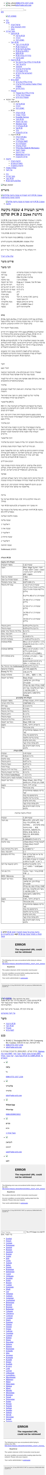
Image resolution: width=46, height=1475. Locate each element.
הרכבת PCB (15, 60)
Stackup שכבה (21, 124)
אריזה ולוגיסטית (21, 132)
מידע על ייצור (21, 64)
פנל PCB (19, 128)
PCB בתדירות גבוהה (23, 55)
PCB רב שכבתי (21, 47)
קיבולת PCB (20, 113)
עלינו (7, 22)
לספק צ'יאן (15, 80)
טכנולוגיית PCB (21, 126)
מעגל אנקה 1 (11, 1133)
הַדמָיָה (18, 38)
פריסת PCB (20, 36)
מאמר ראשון (20, 150)
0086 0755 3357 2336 (24, 3)
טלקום (18, 77)
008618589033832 (13, 1114)
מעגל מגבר (19, 1056)
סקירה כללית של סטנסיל (25, 93)
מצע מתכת (20, 58)
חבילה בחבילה (21, 146)
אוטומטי (19, 66)
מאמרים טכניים (16, 163)
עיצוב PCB (15, 33)
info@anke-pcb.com (23, 5)
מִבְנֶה (13, 29)
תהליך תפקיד (21, 115)
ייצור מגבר (10, 1056)
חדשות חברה (16, 161)
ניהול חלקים (20, 88)
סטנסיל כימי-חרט (22, 97)
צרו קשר (9, 170)
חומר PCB (20, 119)
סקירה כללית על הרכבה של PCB (28, 62)
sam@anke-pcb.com (14, 1152)
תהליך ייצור (20, 139)
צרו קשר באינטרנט (8, 1013)
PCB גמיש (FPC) (22, 51)
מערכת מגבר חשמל (29, 1053)
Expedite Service (22, 117)
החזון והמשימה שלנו (18, 27)
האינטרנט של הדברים (24, 73)
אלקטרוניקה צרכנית (23, 69)
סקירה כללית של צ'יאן (24, 82)
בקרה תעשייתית (22, 71)
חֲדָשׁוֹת (8, 159)
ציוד (17, 130)
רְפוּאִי (18, 75)
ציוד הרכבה (20, 152)
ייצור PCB (15, 42)
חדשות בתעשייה (17, 165)
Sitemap (41, 1051)
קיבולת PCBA (21, 137)
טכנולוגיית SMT (22, 141)
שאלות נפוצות (11, 168)
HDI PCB (20, 53)
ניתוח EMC (20, 40)
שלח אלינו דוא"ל (7, 256)
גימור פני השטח (21, 121)
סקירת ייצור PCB (22, 44)
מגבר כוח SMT (6, 1053)
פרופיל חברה (15, 25)
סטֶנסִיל (13, 91)
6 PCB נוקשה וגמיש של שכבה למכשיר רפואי (20, 932)
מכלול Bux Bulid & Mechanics (27, 148)
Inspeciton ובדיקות (23, 154)
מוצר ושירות (10, 31)
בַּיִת (7, 20)
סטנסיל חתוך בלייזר (23, 95)
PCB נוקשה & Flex (23, 49)
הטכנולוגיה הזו (21, 143)
